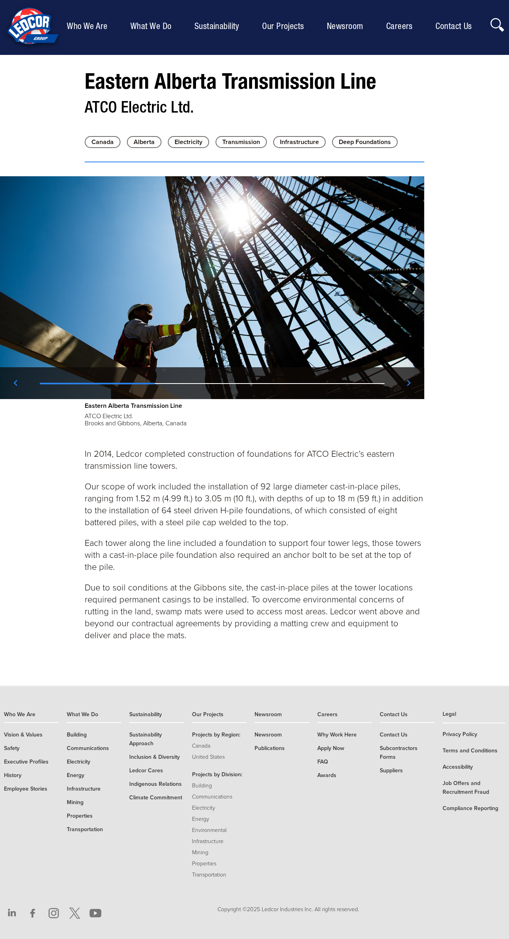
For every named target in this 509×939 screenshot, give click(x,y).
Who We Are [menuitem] (89, 25)
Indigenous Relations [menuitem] (155, 784)
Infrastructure (299, 142)
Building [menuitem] (77, 734)
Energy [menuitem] (75, 775)
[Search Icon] (497, 22)
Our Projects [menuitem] (285, 25)
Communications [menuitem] (88, 748)
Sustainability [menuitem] (218, 25)
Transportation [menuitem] (85, 829)
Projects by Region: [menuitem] (216, 734)
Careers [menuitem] (401, 25)
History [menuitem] (12, 775)
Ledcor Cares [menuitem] (146, 770)
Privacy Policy (460, 734)
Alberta (144, 142)
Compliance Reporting (470, 808)
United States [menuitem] (208, 757)
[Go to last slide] (16, 383)
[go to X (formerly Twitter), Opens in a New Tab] (75, 913)
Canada (102, 142)
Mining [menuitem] (75, 802)
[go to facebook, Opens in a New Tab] (33, 913)
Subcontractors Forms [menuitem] (399, 752)
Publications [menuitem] (269, 748)
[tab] (97, 383)
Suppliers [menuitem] (391, 770)
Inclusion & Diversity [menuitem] (154, 757)
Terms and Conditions (470, 750)
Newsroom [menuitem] (347, 25)
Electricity (188, 142)
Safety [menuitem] (11, 748)
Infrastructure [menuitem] (84, 788)
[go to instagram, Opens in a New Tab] (54, 913)
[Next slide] (408, 383)
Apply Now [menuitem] (330, 748)
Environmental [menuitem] (209, 830)
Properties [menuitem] (80, 815)
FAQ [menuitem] (322, 761)
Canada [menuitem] (201, 745)
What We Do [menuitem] (152, 25)
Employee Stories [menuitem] (25, 788)
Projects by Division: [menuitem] (217, 774)
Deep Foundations (365, 142)
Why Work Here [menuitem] (337, 734)
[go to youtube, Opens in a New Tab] (95, 913)
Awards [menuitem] (326, 775)
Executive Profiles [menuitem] (26, 761)
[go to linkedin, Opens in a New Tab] (12, 913)
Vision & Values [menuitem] (23, 734)
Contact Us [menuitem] (455, 25)
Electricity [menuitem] (78, 761)
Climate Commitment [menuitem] (155, 797)
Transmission (241, 142)
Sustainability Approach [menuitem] (145, 739)
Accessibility (458, 767)
